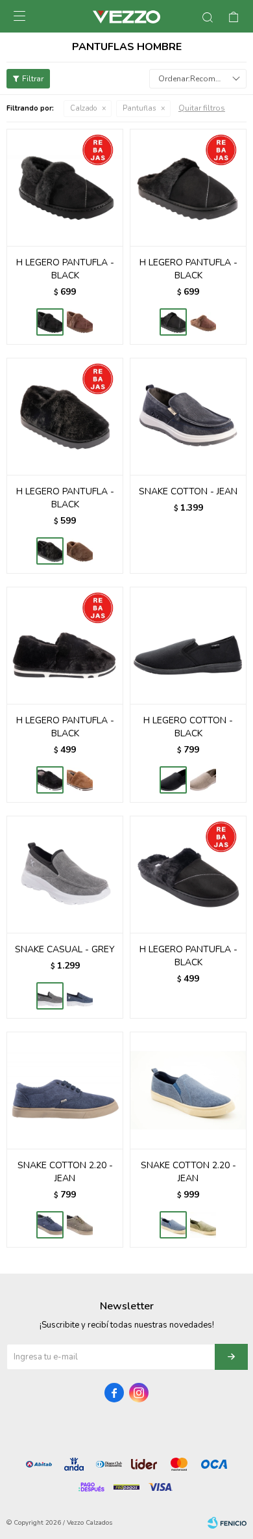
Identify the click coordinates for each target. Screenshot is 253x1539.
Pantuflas (139, 108)
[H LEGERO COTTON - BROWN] (203, 780)
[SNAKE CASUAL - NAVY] (80, 996)
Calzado (83, 108)
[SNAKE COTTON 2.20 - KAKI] (80, 1225)
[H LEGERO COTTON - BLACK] (188, 645)
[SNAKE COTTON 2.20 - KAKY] (203, 1225)
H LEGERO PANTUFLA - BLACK (65, 269)
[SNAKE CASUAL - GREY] (64, 874)
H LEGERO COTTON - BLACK (188, 727)
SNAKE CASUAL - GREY (65, 949)
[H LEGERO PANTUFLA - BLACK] (64, 187)
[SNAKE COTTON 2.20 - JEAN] (64, 1090)
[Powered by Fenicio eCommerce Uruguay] (227, 1522)
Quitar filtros (201, 108)
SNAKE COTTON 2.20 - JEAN (65, 1171)
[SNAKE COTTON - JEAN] (188, 416)
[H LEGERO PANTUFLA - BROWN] (80, 322)
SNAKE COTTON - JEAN (188, 491)
